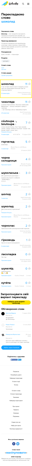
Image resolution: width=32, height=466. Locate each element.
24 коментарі (5, 113)
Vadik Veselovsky (26, 197)
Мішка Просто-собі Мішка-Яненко (19, 147)
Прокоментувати (6, 164)
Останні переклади (16, 394)
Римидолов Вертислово (13, 334)
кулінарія (5, 61)
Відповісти (9, 315)
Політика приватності (16, 429)
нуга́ (2, 67)
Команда (16, 413)
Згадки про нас (16, 422)
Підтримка (16, 416)
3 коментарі (4, 148)
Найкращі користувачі (16, 400)
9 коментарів (5, 134)
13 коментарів (5, 93)
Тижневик (16, 397)
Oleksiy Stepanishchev (24, 92)
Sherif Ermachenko (25, 112)
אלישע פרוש (16, 134)
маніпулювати (16, 452)
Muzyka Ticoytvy (26, 164)
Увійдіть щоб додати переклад (16, 302)
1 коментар (4, 198)
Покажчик (16, 371)
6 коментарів (5, 246)
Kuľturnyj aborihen (25, 231)
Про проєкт (16, 406)
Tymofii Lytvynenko (6, 75)
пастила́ (3, 69)
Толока (16, 385)
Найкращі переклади (16, 378)
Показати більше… (6, 132)
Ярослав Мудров (11, 313)
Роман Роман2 (10, 324)
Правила (16, 409)
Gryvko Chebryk (19, 275)
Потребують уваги (16, 375)
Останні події (16, 381)
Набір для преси (16, 425)
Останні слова (16, 390)
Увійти (11, 347)
